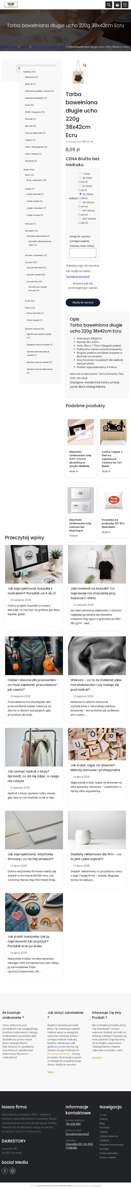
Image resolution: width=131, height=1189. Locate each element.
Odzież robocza (109, 1136)
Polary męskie (108, 1157)
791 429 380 (73, 1124)
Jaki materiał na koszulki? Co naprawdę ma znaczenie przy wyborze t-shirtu (93, 593)
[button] (85, 65)
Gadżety (105, 1140)
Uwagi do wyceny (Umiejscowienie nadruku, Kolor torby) (82, 241)
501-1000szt (86, 212)
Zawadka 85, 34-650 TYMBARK (79, 1146)
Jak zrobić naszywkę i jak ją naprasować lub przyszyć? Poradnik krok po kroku (28, 941)
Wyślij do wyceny (82, 302)
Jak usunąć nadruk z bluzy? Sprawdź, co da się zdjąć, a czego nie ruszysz (33, 776)
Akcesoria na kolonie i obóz (48, 47)
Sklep (50, 1072)
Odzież (103, 1132)
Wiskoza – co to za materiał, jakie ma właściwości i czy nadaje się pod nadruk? (96, 685)
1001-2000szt (87, 220)
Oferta (104, 1119)
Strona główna (9, 47)
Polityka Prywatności (112, 1144)
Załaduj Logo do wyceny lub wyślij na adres (82, 271)
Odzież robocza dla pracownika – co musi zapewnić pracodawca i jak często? (33, 685)
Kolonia (24, 47)
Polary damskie (109, 1153)
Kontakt (96, 1057)
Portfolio (105, 1127)
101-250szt (85, 196)
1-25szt (86, 173)
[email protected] (78, 277)
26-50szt (85, 179)
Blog (102, 1123)
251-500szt (86, 204)
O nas (103, 1115)
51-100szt (85, 188)
